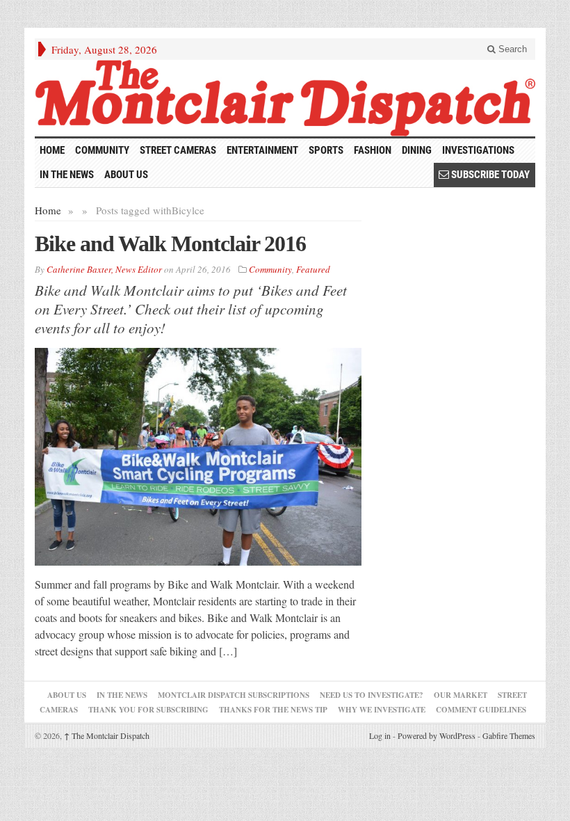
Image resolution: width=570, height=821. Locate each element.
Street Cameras (178, 150)
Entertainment (262, 150)
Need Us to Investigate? (371, 695)
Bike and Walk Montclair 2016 (170, 243)
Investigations (478, 150)
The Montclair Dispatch (106, 735)
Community (102, 150)
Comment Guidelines (481, 709)
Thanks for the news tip (273, 709)
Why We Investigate (381, 709)
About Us (126, 174)
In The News (122, 695)
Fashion (372, 150)
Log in (380, 735)
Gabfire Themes (508, 735)
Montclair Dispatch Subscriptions (233, 695)
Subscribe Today (489, 174)
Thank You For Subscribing (148, 709)
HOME (52, 150)
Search (511, 49)
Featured (313, 269)
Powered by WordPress (436, 735)
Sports (326, 150)
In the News (67, 174)
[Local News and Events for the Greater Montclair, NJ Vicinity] (285, 98)
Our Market (460, 695)
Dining (417, 150)
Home (48, 210)
